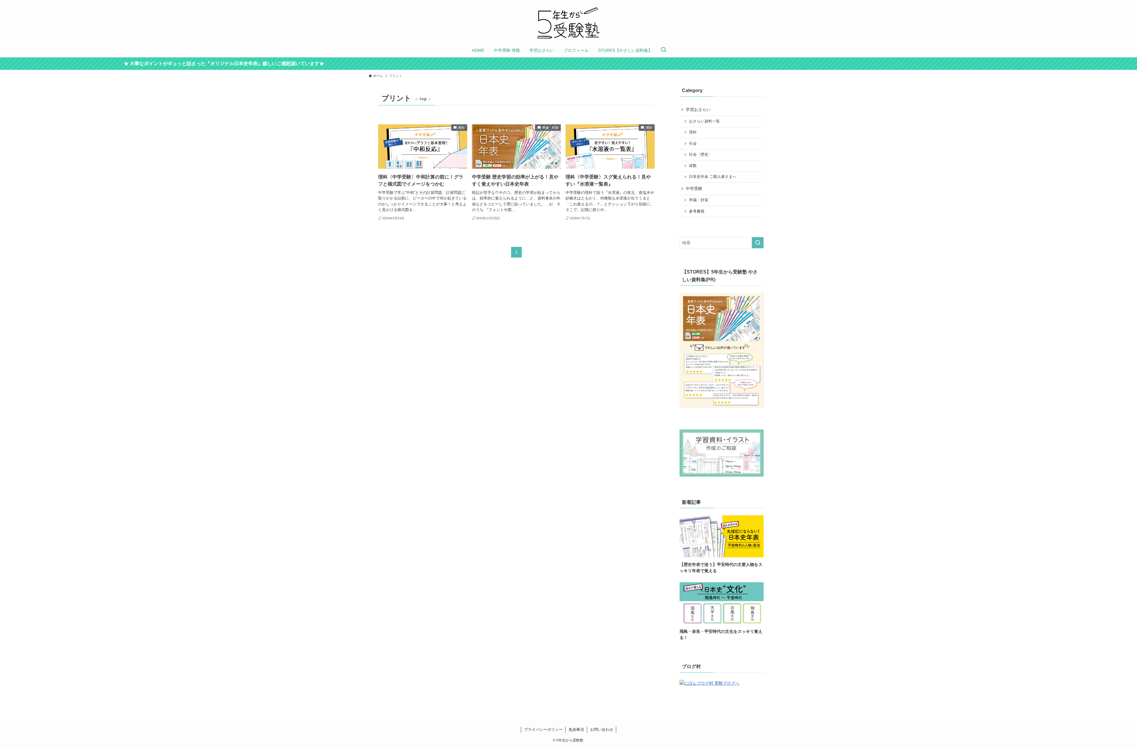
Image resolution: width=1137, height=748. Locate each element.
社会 (693, 143)
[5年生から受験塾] (568, 23)
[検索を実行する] (758, 242)
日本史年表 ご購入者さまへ (712, 177)
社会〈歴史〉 (700, 154)
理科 (693, 132)
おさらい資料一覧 (704, 121)
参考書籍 (696, 211)
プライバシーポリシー (543, 729)
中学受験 (694, 188)
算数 (693, 166)
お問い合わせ (601, 729)
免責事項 (576, 729)
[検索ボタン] (663, 50)
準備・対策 (698, 200)
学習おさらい (698, 109)
